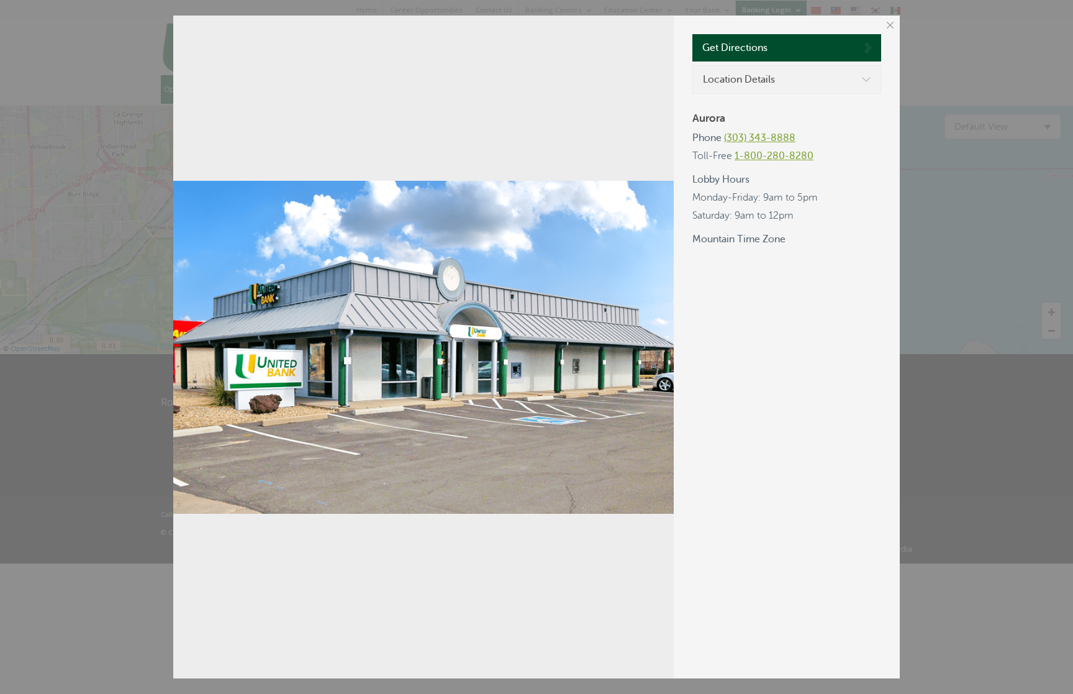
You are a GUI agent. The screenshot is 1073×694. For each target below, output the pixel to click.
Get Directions (734, 47)
